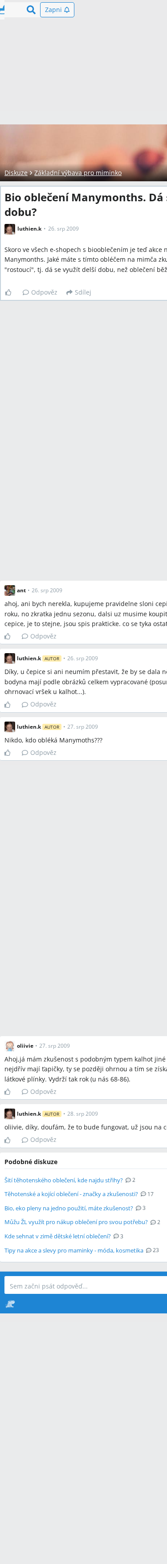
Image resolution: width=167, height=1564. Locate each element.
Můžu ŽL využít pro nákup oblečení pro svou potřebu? (76, 1222)
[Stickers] (10, 1303)
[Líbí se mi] (11, 292)
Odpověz (44, 292)
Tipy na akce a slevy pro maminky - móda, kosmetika (73, 1250)
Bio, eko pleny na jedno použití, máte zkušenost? (68, 1208)
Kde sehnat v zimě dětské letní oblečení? (57, 1236)
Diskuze (16, 172)
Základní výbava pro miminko (78, 172)
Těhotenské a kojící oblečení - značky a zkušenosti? (71, 1194)
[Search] (31, 9)
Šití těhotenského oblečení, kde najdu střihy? (63, 1180)
